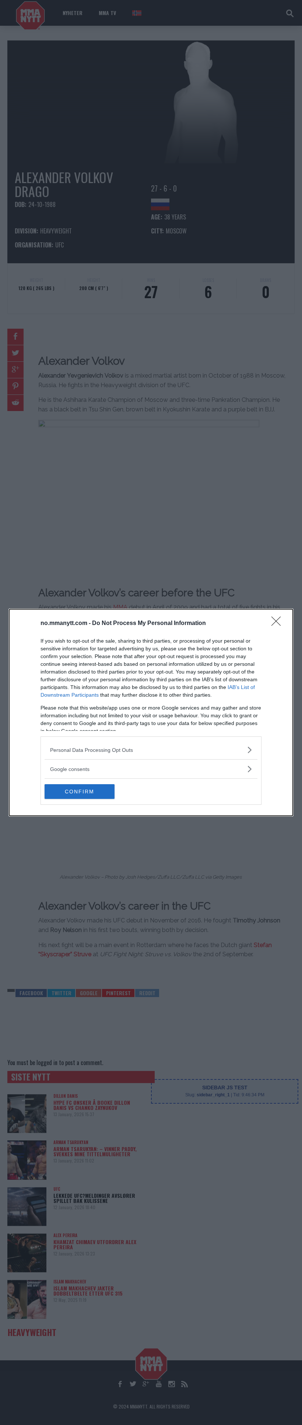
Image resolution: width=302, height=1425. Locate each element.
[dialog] (151, 712)
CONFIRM (79, 791)
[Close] (278, 624)
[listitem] (151, 750)
